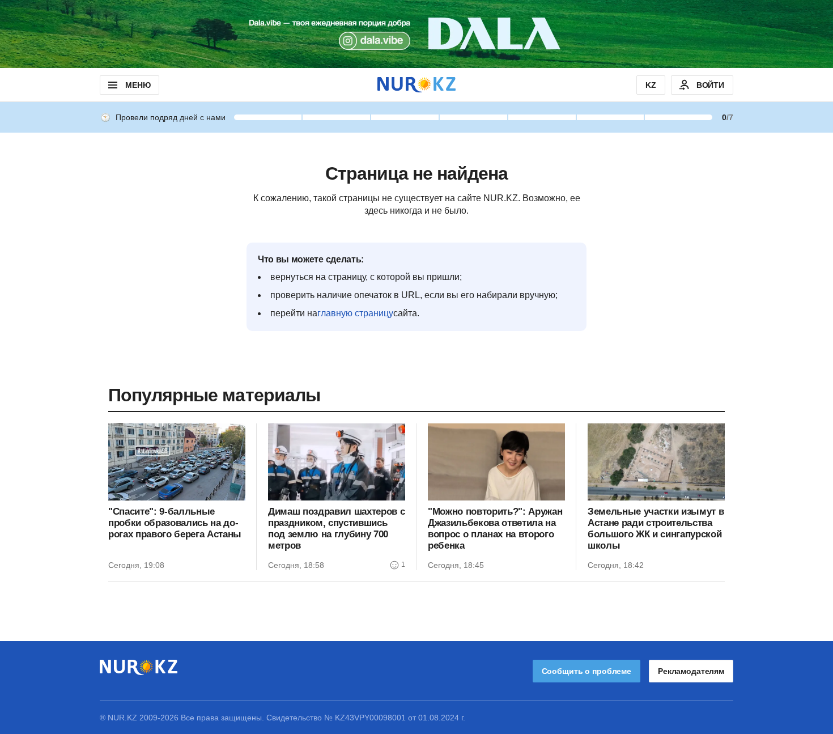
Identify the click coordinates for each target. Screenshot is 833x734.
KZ (650, 85)
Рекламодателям (691, 671)
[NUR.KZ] (416, 84)
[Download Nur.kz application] (416, 34)
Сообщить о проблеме (586, 671)
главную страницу (355, 313)
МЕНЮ (137, 85)
